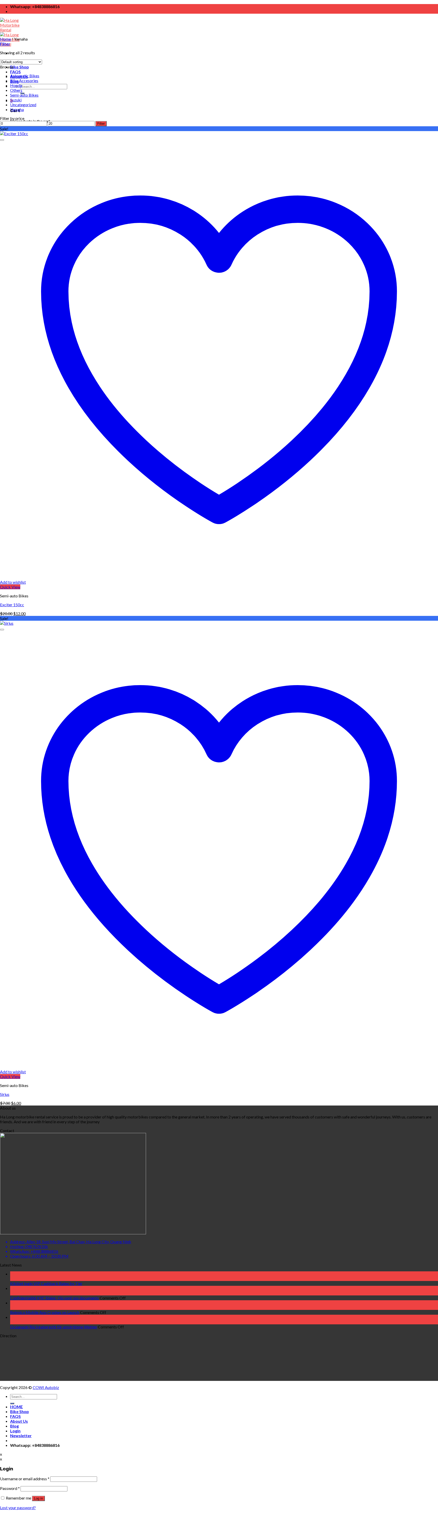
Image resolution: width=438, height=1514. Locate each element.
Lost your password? (18, 1507)
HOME (16, 1406)
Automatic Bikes (24, 75)
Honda (16, 85)
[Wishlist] (2, 140)
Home (5, 39)
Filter (101, 124)
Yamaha (17, 109)
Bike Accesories (24, 80)
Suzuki (16, 99)
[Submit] (12, 1403)
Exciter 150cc (12, 604)
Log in (38, 1498)
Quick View (10, 586)
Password (10, 1488)
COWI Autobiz (46, 1387)
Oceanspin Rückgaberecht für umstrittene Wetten (53, 1326)
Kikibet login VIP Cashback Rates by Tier (46, 1283)
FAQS (15, 71)
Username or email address (24, 1478)
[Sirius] (6, 623)
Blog (14, 1425)
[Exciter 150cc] (14, 133)
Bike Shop (19, 66)
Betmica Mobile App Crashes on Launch (44, 1312)
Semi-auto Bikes (24, 95)
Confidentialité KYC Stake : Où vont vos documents (54, 1297)
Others (16, 90)
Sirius (4, 1094)
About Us (19, 1421)
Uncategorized (23, 104)
